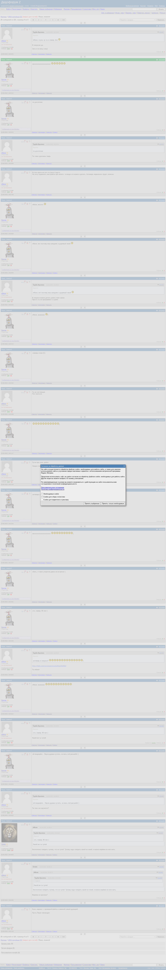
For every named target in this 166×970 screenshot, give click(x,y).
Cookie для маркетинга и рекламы (56, 500)
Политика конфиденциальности (52, 489)
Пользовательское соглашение (52, 487)
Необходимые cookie (51, 494)
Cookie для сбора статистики (54, 497)
